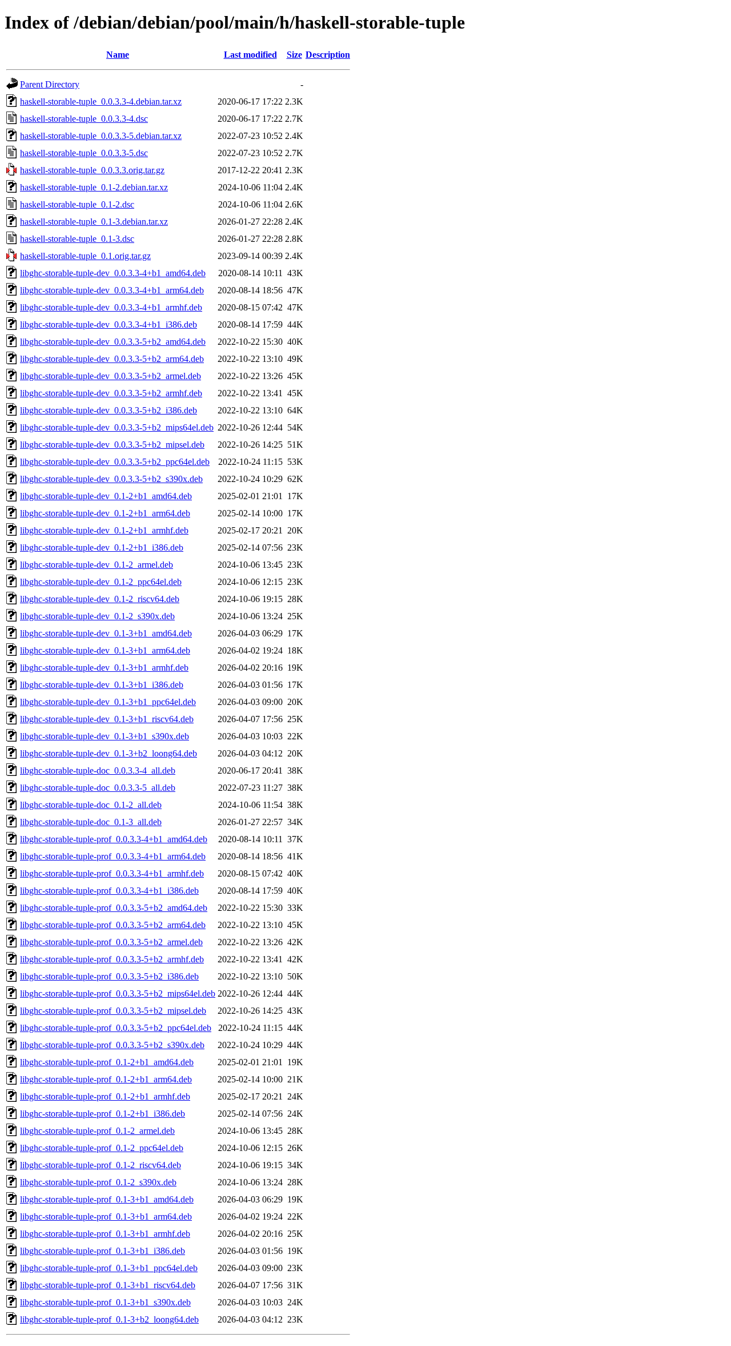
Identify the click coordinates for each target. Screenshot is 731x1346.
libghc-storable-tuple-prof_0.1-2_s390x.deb (98, 1182)
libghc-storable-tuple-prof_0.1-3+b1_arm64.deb (106, 1216)
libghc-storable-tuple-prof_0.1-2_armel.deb (97, 1131)
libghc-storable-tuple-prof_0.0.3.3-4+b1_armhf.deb (112, 873)
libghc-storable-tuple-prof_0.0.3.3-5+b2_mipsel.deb (113, 1011)
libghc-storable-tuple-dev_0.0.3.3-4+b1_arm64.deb (112, 290)
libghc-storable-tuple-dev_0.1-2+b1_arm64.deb (105, 513)
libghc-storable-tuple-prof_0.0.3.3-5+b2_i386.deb (109, 976)
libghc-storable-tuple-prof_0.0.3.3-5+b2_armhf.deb (112, 959)
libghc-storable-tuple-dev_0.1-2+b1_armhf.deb (104, 530)
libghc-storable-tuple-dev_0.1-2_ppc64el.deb (101, 582)
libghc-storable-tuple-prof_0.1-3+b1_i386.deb (102, 1251)
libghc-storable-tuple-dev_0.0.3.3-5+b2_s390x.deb (111, 479)
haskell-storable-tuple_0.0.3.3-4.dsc (84, 119)
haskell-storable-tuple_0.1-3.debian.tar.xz (94, 221)
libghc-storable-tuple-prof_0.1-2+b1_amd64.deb (107, 1062)
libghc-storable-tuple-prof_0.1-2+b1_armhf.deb (105, 1096)
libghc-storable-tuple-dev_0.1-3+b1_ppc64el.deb (108, 702)
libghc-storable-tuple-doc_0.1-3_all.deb (91, 822)
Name (117, 54)
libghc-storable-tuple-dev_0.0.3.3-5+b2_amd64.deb (113, 342)
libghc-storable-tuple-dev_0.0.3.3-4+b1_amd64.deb (113, 273)
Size (294, 54)
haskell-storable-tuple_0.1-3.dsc (77, 239)
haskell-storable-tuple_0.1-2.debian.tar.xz (94, 187)
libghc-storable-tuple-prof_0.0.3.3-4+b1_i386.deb (109, 890)
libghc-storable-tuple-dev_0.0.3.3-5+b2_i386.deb (108, 410)
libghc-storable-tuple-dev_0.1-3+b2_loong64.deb (108, 753)
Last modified (250, 54)
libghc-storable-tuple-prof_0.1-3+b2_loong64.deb (109, 1319)
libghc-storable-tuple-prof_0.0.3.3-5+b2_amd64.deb (113, 908)
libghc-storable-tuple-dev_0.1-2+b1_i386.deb (101, 547)
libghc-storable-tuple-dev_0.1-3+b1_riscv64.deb (107, 719)
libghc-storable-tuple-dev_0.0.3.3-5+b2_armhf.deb (111, 393)
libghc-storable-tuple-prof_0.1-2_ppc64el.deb (101, 1148)
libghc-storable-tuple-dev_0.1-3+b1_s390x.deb (104, 736)
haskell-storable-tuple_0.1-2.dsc (77, 204)
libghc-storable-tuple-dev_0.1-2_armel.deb (96, 565)
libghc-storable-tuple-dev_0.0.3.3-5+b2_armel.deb (110, 376)
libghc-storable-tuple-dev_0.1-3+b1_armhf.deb (104, 667)
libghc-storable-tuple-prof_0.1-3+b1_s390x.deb (105, 1302)
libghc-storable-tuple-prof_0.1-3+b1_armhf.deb (105, 1234)
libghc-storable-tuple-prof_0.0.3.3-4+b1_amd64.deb (113, 839)
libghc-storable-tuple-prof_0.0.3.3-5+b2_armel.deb (111, 942)
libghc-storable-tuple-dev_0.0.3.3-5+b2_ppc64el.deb (115, 462)
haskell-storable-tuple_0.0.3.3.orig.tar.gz (92, 170)
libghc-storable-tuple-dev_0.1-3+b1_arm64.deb (105, 650)
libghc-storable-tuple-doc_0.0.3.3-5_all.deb (97, 788)
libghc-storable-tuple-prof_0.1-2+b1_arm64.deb (106, 1079)
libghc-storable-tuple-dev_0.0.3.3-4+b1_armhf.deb (111, 307)
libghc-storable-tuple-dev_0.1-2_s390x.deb (97, 616)
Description (328, 54)
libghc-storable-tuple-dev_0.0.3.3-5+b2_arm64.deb (112, 359)
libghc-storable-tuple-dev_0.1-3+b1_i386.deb (101, 685)
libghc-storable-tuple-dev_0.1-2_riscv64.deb (99, 599)
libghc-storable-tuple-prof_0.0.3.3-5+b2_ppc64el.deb (115, 1028)
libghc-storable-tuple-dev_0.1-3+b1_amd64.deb (106, 633)
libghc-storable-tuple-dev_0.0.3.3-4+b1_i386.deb (108, 324)
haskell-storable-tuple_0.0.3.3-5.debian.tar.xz (101, 136)
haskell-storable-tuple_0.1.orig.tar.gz (85, 256)
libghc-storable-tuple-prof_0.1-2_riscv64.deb (100, 1165)
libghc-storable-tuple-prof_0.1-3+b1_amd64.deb (107, 1199)
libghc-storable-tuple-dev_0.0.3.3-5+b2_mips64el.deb (117, 427)
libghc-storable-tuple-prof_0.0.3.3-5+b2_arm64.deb (113, 925)
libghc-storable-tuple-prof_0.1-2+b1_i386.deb (102, 1113)
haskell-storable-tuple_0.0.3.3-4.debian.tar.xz (101, 101)
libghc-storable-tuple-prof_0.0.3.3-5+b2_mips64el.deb (117, 993)
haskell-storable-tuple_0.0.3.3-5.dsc (84, 153)
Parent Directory (49, 84)
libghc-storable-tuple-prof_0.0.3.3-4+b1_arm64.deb (113, 856)
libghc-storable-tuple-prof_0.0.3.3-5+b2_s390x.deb (112, 1045)
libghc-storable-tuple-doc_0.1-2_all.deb (91, 805)
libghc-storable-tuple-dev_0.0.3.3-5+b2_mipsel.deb (112, 444)
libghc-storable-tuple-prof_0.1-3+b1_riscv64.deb (107, 1285)
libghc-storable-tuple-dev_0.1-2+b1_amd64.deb (106, 496)
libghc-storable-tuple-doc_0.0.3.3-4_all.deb (97, 770)
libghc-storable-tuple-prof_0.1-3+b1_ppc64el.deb (109, 1268)
